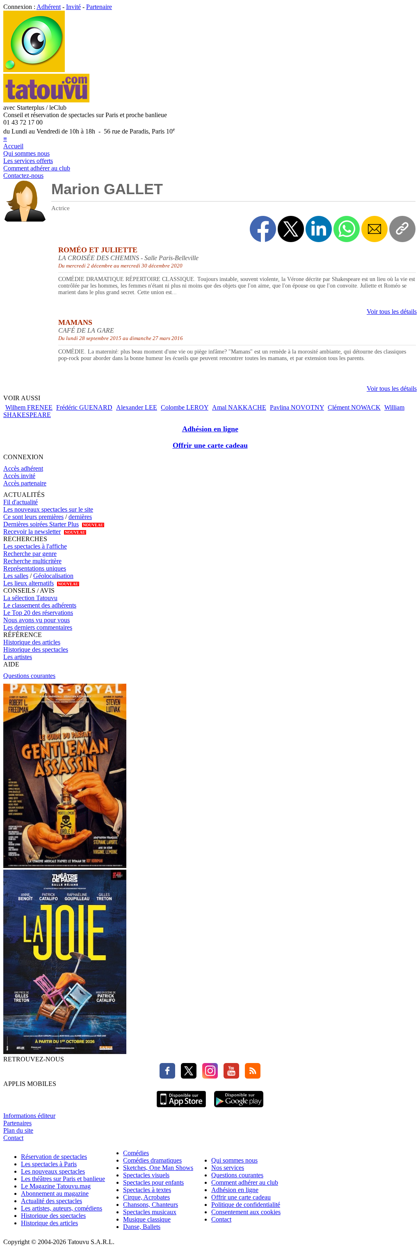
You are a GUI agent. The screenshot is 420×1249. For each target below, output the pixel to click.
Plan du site (18, 1130)
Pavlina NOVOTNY (297, 407)
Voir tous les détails (392, 311)
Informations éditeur (29, 1115)
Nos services (227, 1167)
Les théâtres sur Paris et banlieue (63, 1178)
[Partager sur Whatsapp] (346, 229)
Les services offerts (28, 160)
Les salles (15, 575)
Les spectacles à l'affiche (35, 546)
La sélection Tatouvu (30, 597)
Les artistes (17, 656)
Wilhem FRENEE (28, 407)
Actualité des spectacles (51, 1200)
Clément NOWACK (354, 407)
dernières (80, 516)
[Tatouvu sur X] (186, 1076)
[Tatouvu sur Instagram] (208, 1076)
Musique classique (147, 1219)
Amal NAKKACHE (239, 407)
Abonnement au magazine (55, 1193)
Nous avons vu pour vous (36, 620)
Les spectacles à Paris (49, 1164)
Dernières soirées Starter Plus (41, 524)
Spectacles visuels (146, 1175)
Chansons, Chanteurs (150, 1204)
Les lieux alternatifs (28, 583)
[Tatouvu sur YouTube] (229, 1076)
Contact (13, 1137)
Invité (73, 6)
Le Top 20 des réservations (38, 612)
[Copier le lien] (402, 229)
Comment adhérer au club (36, 168)
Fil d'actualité (20, 502)
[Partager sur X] (291, 229)
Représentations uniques (34, 568)
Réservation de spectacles (54, 1156)
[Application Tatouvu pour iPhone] (181, 1108)
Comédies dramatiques (152, 1160)
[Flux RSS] (250, 1076)
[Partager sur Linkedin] (319, 229)
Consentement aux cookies (246, 1211)
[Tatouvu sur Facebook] (167, 1076)
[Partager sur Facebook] (263, 229)
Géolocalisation (53, 575)
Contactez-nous (23, 175)
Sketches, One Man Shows (158, 1167)
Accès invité (19, 475)
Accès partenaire (24, 483)
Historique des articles (31, 642)
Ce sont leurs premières (33, 516)
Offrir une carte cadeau (210, 445)
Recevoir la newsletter (32, 531)
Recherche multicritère (32, 561)
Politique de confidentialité (245, 1204)
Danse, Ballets (141, 1226)
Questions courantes (29, 675)
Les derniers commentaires (37, 627)
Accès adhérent (23, 468)
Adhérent (49, 6)
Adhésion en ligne (210, 429)
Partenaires (17, 1123)
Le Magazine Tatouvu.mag (56, 1186)
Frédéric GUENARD (84, 407)
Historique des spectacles (35, 649)
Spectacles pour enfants (153, 1182)
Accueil (13, 146)
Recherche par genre (30, 553)
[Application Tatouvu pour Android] (239, 1108)
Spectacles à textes (147, 1189)
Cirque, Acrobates (146, 1197)
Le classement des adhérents (39, 605)
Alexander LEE (136, 407)
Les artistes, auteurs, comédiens (61, 1208)
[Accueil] (34, 69)
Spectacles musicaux (149, 1211)
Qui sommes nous (26, 153)
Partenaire (99, 6)
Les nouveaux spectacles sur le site (48, 509)
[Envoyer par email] (374, 229)
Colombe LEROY (184, 407)
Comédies (136, 1152)
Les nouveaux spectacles (53, 1171)
